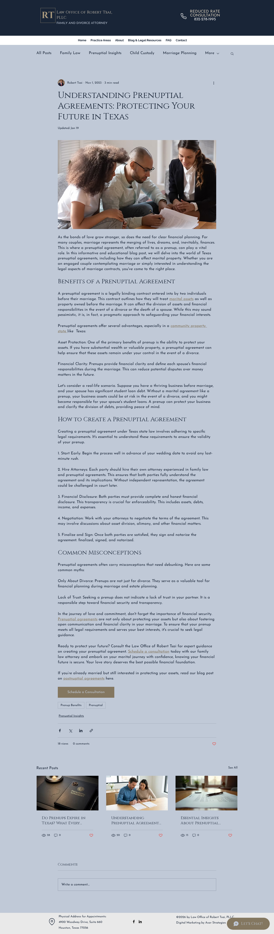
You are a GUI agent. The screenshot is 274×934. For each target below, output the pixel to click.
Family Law (70, 53)
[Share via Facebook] (60, 731)
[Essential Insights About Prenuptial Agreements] (206, 793)
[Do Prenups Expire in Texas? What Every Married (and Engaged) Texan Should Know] (67, 793)
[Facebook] (134, 921)
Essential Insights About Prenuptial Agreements (200, 821)
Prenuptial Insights (105, 53)
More (209, 53)
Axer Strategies (215, 922)
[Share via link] (91, 731)
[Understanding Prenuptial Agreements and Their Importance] (137, 793)
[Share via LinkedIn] (81, 731)
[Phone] (183, 16)
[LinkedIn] (140, 921)
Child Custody (142, 53)
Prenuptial (96, 705)
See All (233, 767)
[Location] (52, 921)
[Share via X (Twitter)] (70, 731)
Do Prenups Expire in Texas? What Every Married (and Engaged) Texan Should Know (66, 821)
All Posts (43, 53)
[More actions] (213, 82)
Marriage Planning (180, 53)
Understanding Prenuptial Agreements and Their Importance (136, 821)
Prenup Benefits (71, 705)
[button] (232, 53)
